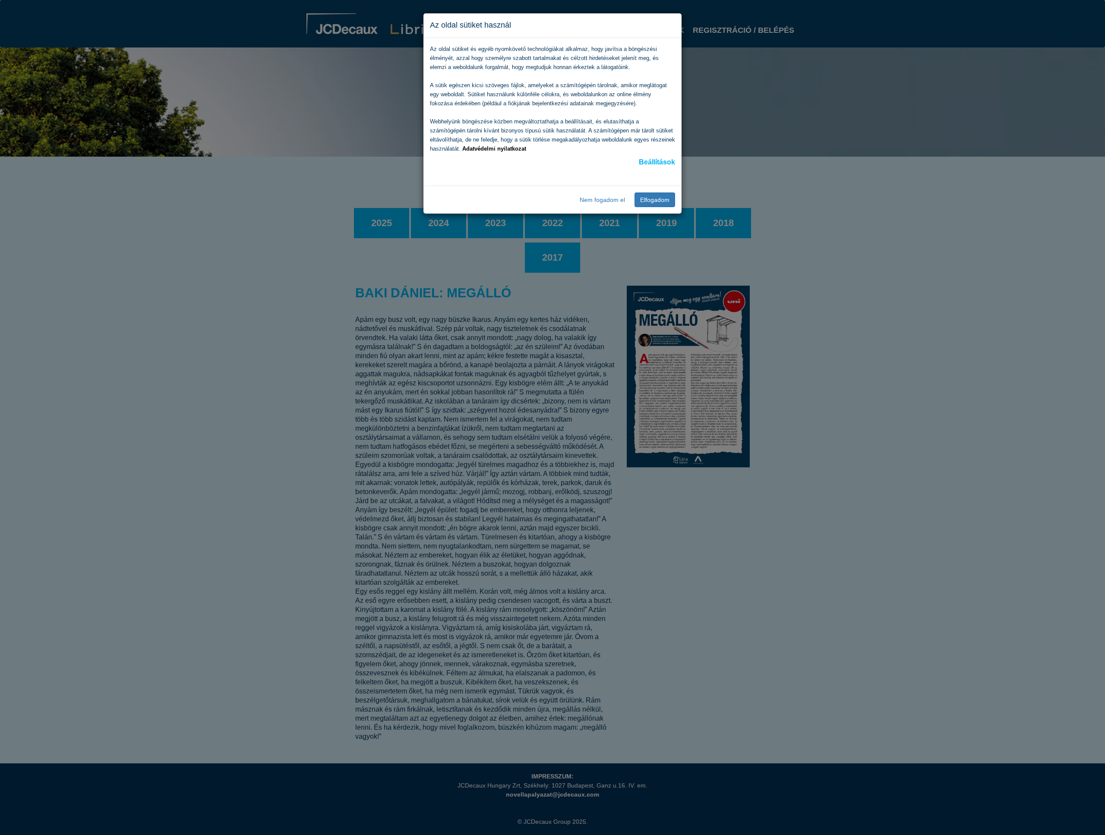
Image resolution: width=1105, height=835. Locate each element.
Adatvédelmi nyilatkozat (494, 148)
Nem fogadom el (602, 199)
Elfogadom (654, 199)
